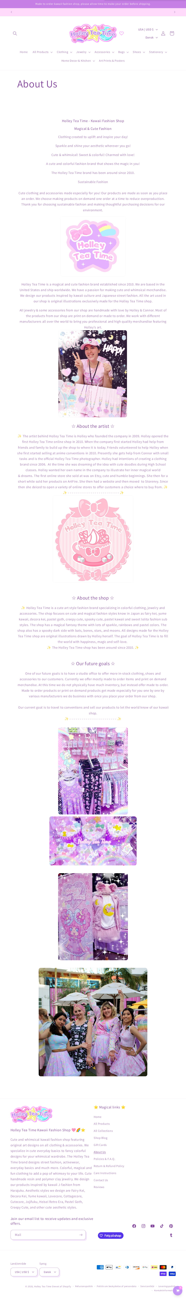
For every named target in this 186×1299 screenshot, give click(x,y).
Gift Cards (100, 1145)
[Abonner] (81, 1235)
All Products (102, 1124)
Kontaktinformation (165, 1290)
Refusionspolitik (84, 1286)
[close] (66, 1280)
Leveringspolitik (167, 1286)
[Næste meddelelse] (175, 12)
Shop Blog (100, 1138)
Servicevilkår (147, 1286)
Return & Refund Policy (109, 1166)
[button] (15, 33)
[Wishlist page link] (121, 33)
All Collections (103, 1131)
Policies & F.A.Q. (104, 1159)
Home (98, 1117)
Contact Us (101, 1180)
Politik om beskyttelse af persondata (116, 1286)
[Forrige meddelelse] (11, 12)
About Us (100, 1152)
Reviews (99, 1187)
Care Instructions (105, 1173)
